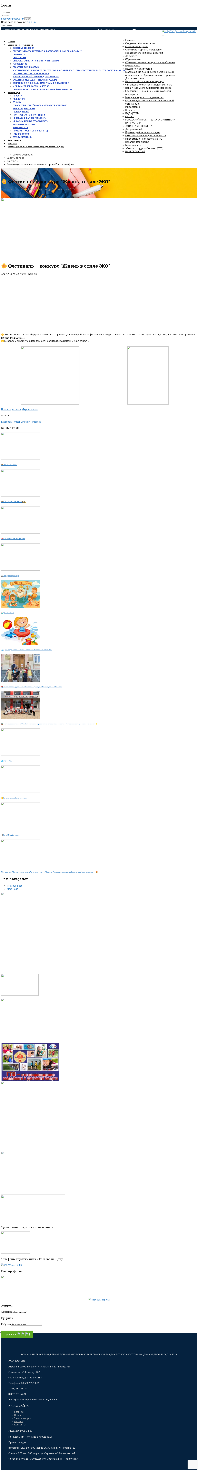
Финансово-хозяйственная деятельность (36, 76)
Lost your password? (12, 18)
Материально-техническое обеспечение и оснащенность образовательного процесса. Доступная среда (69, 70)
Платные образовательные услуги (31, 73)
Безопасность (20, 127)
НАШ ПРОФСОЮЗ (21, 134)
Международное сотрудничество (31, 86)
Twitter (16, 421)
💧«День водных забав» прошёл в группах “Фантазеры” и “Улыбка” (26, 650)
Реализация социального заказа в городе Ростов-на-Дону (36, 146)
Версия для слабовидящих (140, 36)
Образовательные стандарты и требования (36, 60)
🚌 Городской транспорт (10, 576)
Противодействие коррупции (29, 115)
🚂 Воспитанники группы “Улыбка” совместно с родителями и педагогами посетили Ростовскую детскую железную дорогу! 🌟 (49, 724)
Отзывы (17, 102)
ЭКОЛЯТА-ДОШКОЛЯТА (24, 108)
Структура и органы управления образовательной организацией (47, 51)
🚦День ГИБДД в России (10, 835)
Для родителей (21, 111)
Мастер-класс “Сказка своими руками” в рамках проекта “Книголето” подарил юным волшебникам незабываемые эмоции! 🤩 (49, 872)
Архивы (5, 1311)
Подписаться (10, 1334)
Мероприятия (30, 409)
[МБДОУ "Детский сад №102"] (179, 31)
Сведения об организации (20, 45)
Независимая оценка (24, 124)
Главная (130, 40)
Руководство (20, 64)
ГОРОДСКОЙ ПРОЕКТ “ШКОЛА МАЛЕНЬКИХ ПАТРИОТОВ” (40, 105)
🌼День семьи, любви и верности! (14, 798)
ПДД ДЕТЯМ (19, 99)
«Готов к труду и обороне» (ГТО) (30, 130)
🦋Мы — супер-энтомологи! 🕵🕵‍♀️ (13, 502)
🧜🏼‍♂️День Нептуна (7, 613)
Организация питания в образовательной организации (42, 89)
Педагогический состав (26, 67)
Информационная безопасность (30, 121)
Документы (19, 54)
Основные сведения (23, 48)
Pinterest (35, 421)
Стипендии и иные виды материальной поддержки (41, 83)
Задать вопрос (15, 157)
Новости (17, 95)
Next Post (12, 888)
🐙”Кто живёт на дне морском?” (13, 539)
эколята (16, 409)
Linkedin (25, 421)
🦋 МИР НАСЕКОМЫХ (9, 465)
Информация (14, 92)
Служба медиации (22, 137)
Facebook (6, 421)
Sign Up (31, 22)
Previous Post (14, 885)
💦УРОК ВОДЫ (6, 761)
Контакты (12, 161)
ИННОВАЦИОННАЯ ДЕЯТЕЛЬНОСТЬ (29, 118)
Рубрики (6, 1324)
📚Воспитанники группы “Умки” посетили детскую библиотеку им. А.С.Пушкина (31, 687)
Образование (19, 57)
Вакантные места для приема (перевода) (35, 80)
